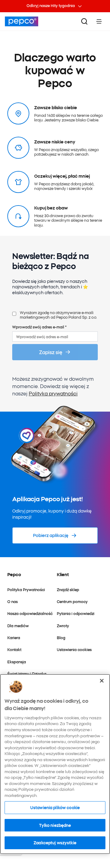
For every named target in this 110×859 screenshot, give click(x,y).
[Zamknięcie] (101, 680)
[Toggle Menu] (99, 21)
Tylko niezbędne (55, 825)
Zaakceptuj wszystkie (55, 842)
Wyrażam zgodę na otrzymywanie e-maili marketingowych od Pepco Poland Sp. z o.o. (58, 315)
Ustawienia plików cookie (55, 807)
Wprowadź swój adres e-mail (39, 326)
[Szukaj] (84, 21)
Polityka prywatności (53, 393)
